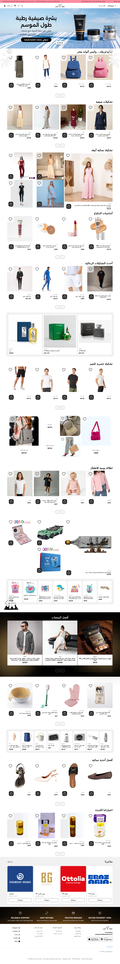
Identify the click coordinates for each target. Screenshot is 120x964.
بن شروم (95, 656)
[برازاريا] (100, 879)
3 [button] (58, 43)
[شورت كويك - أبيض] (73, 278)
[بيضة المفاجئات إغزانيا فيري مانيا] (15, 587)
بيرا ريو (29, 792)
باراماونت (11, 894)
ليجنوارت (89, 743)
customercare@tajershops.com (104, 934)
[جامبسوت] (21, 193)
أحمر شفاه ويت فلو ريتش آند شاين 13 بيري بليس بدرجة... (76, 246)
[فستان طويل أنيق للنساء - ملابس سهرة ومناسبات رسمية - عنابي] (73, 117)
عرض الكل (10, 413)
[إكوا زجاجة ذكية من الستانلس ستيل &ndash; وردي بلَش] (14, 737)
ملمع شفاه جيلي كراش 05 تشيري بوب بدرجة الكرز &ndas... (22, 246)
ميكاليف (80, 348)
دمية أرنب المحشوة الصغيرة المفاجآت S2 (88, 597)
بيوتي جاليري (41, 894)
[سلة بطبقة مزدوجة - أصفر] (19, 695)
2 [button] (60, 43)
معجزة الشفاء (108, 840)
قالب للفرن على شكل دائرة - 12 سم (79, 746)
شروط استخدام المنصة (87, 958)
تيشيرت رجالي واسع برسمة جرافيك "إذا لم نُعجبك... (103, 296)
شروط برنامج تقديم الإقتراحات (34, 958)
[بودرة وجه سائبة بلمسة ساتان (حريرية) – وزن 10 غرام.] (46, 228)
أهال (83, 132)
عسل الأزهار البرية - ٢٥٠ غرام (24, 843)
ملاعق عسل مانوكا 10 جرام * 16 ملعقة (49, 843)
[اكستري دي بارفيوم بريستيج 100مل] (60, 331)
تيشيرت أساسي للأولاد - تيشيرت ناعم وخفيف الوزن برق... (49, 501)
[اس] (25, 331)
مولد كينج (109, 571)
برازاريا (93, 894)
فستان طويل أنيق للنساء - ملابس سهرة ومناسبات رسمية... (76, 134)
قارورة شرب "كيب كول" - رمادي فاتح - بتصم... (104, 746)
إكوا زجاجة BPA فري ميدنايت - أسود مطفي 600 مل (23, 84)
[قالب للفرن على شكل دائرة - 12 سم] (79, 737)
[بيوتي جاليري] (47, 879)
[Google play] (106, 939)
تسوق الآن (99, 900)
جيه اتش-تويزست (57, 595)
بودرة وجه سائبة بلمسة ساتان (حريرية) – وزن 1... (49, 246)
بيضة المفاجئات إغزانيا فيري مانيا (14, 597)
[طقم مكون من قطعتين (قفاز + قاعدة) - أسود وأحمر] (73, 695)
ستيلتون (101, 743)
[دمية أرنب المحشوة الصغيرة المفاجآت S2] (90, 587)
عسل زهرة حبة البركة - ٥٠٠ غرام (77, 843)
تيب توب (82, 500)
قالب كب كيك (51, 745)
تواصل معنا (40, 933)
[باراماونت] (20, 879)
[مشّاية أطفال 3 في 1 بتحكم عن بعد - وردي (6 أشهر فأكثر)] (75, 587)
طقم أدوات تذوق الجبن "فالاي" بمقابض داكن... (92, 746)
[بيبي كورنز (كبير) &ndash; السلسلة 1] (30, 587)
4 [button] (57, 43)
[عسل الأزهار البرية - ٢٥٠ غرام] (19, 825)
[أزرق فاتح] (61, 178)
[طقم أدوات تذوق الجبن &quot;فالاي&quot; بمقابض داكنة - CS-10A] (92, 737)
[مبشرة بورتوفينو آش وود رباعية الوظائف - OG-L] (66, 737)
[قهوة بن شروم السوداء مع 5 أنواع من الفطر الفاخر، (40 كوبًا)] (95, 638)
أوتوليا (66, 894)
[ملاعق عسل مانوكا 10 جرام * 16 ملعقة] (46, 825)
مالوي (30, 500)
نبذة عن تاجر (39, 931)
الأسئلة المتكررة (39, 936)
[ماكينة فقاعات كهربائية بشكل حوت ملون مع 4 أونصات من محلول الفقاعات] (60, 587)
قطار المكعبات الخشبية (104, 597)
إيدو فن (100, 595)
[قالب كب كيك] (53, 737)
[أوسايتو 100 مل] (95, 331)
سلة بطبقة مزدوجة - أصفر (25, 713)
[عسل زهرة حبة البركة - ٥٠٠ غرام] (73, 825)
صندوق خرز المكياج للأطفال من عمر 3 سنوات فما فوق (45, 597)
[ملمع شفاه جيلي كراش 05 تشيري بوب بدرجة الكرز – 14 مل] (19, 228)
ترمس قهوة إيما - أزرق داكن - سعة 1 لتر (27, 746)
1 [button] (62, 43)
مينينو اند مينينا (108, 83)
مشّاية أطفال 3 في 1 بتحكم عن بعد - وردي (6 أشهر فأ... (75, 597)
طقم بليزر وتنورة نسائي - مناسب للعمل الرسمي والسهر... (103, 134)
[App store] (93, 939)
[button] (22, 6)
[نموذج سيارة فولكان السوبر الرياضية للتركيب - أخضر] (50, 532)
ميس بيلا (50, 424)
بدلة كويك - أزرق (54, 296)
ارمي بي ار (109, 395)
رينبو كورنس (86, 595)
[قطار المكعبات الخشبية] (105, 587)
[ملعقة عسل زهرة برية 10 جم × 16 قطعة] (100, 825)
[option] (60, 28)
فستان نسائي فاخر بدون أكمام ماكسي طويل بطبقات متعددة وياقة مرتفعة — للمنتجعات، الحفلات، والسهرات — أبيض (60, 659)
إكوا (30, 82)
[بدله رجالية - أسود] (19, 278)
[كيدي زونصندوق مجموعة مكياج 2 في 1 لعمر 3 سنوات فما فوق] (21, 532)
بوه (110, 293)
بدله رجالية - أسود (27, 296)
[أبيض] (63, 178)
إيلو (39, 595)
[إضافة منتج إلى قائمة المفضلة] (90, 57)
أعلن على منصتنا (58, 933)
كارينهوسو (56, 83)
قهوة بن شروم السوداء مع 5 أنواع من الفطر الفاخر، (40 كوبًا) (95, 659)
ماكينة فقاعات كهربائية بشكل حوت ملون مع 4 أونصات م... (59, 597)
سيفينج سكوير (81, 710)
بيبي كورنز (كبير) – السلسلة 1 (30, 596)
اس (10, 350)
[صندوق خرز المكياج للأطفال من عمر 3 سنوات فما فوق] (45, 587)
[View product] (91, 85)
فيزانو (56, 792)
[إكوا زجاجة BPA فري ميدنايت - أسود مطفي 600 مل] (19, 67)
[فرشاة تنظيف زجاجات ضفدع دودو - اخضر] (46, 695)
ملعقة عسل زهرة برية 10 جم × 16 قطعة (103, 843)
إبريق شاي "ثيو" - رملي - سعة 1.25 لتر (39, 746)
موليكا (110, 792)
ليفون (30, 132)
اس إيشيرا (11, 348)
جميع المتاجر (78, 931)
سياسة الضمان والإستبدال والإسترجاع (52, 958)
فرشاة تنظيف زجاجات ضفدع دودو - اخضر (49, 713)
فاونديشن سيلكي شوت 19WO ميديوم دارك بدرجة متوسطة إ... (103, 246)
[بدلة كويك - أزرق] (46, 278)
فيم (57, 132)
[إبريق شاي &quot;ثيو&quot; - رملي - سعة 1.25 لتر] (40, 737)
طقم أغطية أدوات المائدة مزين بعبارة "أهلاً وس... (103, 713)
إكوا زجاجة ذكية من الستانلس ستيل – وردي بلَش (14, 746)
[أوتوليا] (73, 879)
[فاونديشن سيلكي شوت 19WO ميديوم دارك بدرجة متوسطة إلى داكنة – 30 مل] (100, 228)
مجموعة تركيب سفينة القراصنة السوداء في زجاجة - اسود (98, 572)
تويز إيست (71, 595)
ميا (110, 243)
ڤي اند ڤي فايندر (50, 445)
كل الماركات (78, 933)
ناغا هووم (29, 294)
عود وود (45, 348)
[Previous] (62, 95)
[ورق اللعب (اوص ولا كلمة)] (50, 560)
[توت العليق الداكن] (30, 178)
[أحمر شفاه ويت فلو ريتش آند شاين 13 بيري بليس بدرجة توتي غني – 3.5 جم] (73, 228)
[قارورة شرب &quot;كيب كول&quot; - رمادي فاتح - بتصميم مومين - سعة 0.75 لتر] (105, 737)
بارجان (25, 656)
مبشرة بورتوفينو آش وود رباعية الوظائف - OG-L (66, 746)
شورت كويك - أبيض (80, 296)
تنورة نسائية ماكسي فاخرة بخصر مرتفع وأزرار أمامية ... (22, 134)
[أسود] (34, 178)
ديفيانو (110, 132)
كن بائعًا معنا (59, 931)
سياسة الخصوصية (66, 958)
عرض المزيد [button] (109, 946)
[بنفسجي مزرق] (32, 178)
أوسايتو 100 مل (82, 350)
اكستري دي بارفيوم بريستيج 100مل (52, 350)
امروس (109, 710)
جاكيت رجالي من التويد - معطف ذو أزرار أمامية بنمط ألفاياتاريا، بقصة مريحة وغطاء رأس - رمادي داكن (25, 659)
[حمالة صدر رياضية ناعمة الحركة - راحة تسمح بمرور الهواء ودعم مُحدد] (21, 166)
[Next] (58, 95)
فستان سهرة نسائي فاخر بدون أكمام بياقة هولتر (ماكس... (49, 134)
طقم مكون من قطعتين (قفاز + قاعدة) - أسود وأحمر (76, 713)
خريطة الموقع (77, 936)
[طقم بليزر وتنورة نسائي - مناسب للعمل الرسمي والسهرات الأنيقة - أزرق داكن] (100, 117)
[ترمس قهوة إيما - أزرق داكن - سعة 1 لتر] (27, 737)
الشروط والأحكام (76, 958)
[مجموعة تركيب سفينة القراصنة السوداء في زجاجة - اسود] (89, 544)
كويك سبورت (81, 294)
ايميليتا (110, 203)
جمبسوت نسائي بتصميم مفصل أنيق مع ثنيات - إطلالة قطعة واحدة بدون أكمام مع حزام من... (93, 206)
